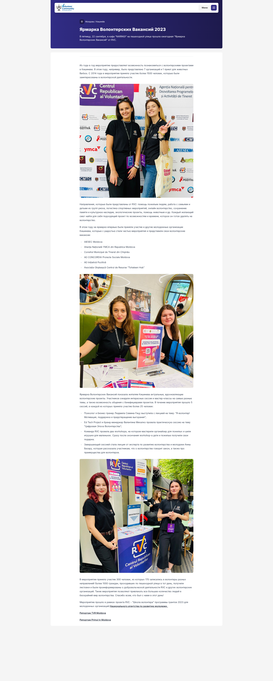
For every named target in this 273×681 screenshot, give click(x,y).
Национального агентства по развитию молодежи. (139, 606)
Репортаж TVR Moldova (93, 613)
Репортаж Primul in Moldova (95, 619)
